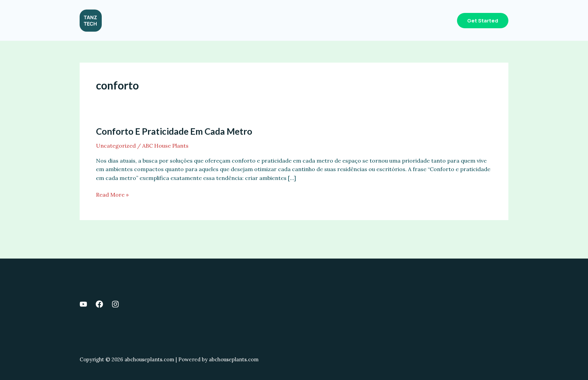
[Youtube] (83, 304)
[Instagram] (115, 304)
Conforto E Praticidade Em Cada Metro (174, 131)
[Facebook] (99, 304)
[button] (482, 20)
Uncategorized (116, 145)
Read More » (112, 195)
